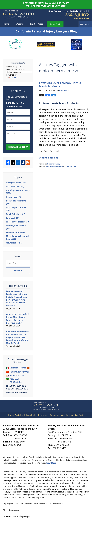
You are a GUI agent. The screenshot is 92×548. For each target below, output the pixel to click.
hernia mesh (72, 166)
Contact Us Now (18, 147)
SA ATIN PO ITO (17, 375)
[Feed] (28, 162)
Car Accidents (15, 186)
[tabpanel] (15, 44)
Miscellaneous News (17, 221)
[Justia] (23, 162)
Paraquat (12, 218)
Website (19, 24)
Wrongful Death (16, 182)
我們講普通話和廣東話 (19, 371)
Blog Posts (79, 415)
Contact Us (54, 415)
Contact (55, 24)
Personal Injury (53, 164)
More (87, 24)
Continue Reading (48, 157)
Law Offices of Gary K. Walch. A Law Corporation (41, 503)
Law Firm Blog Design (16, 516)
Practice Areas (36, 24)
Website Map (67, 415)
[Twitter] (13, 162)
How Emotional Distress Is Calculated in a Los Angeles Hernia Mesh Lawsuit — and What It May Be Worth (17, 337)
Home (6, 24)
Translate (15, 77)
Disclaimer (43, 415)
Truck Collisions (15, 214)
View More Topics (14, 242)
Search (18, 270)
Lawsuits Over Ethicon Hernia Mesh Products (60, 84)
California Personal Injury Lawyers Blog (18, 14)
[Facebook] (8, 162)
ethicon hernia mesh (54, 166)
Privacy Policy (30, 415)
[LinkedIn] (18, 162)
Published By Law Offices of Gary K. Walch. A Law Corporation (69, 14)
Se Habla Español (18, 367)
